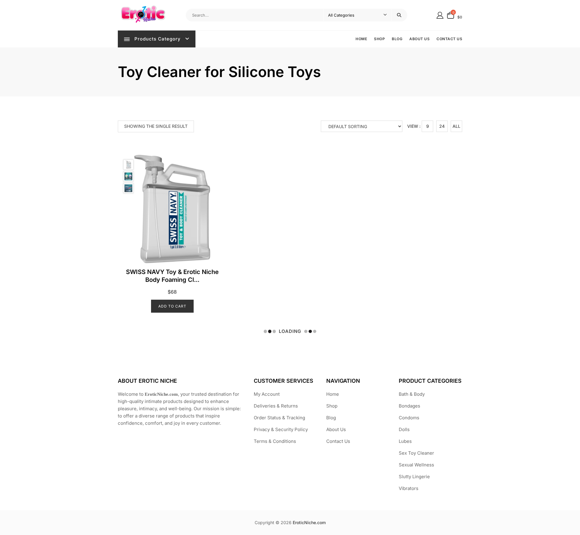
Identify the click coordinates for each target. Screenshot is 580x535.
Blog (397, 39)
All (456, 126)
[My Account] (440, 15)
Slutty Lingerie (414, 476)
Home (361, 39)
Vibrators (408, 488)
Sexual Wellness (416, 465)
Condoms (409, 418)
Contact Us (449, 39)
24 (442, 126)
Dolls (404, 429)
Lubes (405, 441)
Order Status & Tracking (279, 418)
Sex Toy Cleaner (416, 453)
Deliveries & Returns (276, 406)
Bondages (409, 406)
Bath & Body (412, 394)
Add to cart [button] (172, 306)
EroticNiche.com (309, 522)
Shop (379, 39)
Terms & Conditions (275, 441)
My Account (267, 394)
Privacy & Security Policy (281, 429)
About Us (419, 39)
